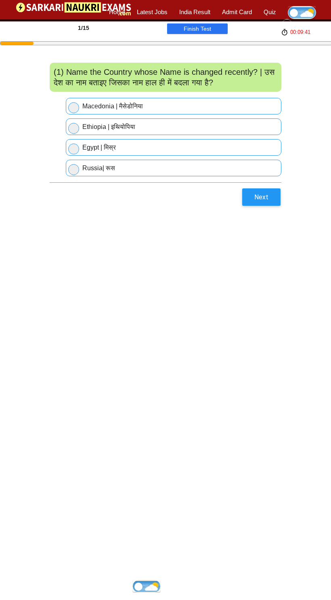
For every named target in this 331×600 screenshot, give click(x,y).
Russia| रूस (98, 168)
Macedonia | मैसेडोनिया (112, 106)
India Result (194, 11)
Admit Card (237, 11)
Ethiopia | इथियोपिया (108, 126)
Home (117, 11)
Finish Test (197, 28)
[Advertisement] (145, 221)
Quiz (270, 11)
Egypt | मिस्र (99, 147)
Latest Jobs (152, 11)
